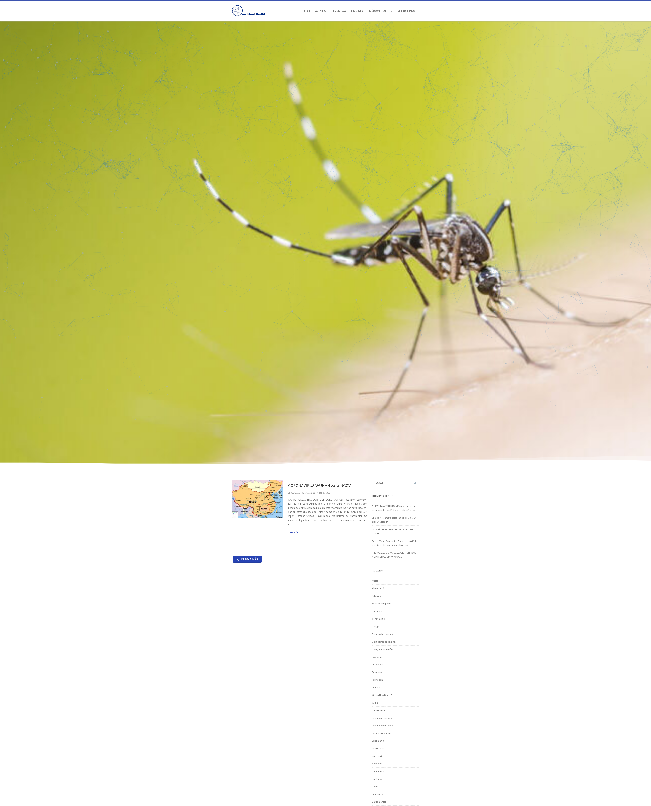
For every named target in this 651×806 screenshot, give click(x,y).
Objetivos (357, 10)
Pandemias (378, 771)
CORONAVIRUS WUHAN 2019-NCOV (319, 486)
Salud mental (379, 801)
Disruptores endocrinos (384, 641)
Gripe (375, 702)
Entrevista (377, 672)
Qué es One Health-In (380, 10)
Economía (377, 656)
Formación (377, 679)
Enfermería (378, 664)
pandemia (377, 763)
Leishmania (378, 740)
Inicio (306, 10)
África (375, 580)
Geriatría (376, 687)
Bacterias (377, 611)
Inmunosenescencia (382, 725)
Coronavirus (378, 618)
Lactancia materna (381, 733)
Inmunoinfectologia (382, 717)
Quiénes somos (406, 10)
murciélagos (378, 748)
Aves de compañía (381, 603)
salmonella (377, 794)
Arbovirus (377, 595)
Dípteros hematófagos (383, 634)
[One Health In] (250, 20)
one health (377, 756)
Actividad (320, 10)
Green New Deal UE (382, 695)
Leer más (293, 532)
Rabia (375, 786)
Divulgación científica (383, 649)
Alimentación (378, 588)
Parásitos (377, 778)
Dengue (376, 626)
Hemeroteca (339, 10)
